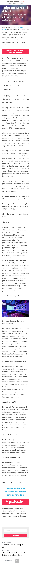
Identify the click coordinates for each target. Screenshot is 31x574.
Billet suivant (6, 550)
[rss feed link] (17, 561)
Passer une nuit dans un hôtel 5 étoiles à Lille (14, 553)
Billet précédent (7, 542)
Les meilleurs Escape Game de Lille (12, 545)
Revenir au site (8, 560)
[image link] (15, 2)
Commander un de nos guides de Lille (15, 51)
